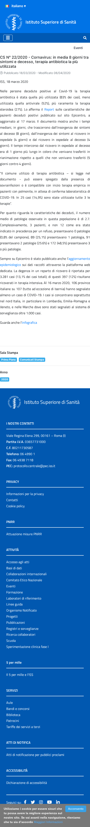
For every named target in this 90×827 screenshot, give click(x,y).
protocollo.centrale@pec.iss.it (34, 465)
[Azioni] (7, 6)
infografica (29, 322)
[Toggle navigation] (8, 38)
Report (49, 109)
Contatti (12, 499)
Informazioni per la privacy (25, 493)
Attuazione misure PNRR (24, 533)
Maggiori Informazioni (48, 822)
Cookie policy (15, 506)
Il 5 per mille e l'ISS (19, 674)
